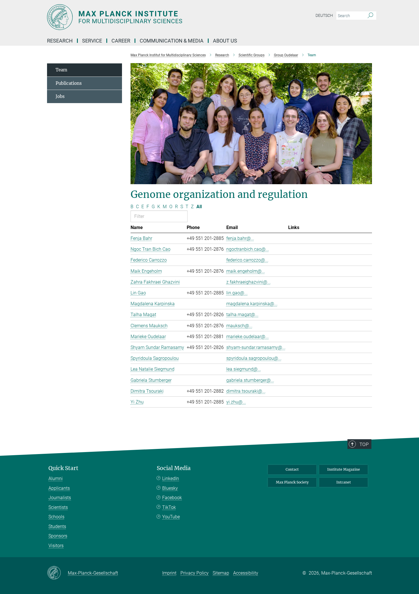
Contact (292, 469)
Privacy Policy (194, 573)
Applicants (59, 488)
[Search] (370, 16)
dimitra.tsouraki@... (246, 391)
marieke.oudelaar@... (247, 336)
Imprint (169, 573)
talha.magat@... (242, 314)
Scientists (58, 507)
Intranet (343, 482)
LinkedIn (170, 478)
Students (57, 526)
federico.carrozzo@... (247, 260)
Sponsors (57, 536)
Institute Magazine (343, 469)
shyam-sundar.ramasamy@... (256, 347)
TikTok (169, 507)
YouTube (171, 516)
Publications (69, 83)
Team (61, 70)
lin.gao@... (237, 293)
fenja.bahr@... (240, 238)
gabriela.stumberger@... (250, 380)
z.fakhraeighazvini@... (248, 282)
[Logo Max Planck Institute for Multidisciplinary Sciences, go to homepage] (154, 17)
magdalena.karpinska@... (252, 303)
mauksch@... (239, 325)
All (199, 206)
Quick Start (63, 468)
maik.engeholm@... (245, 271)
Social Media (174, 468)
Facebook (172, 497)
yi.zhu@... (236, 402)
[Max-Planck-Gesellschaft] (57, 573)
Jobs (60, 96)
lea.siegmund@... (243, 369)
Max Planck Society (292, 482)
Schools (56, 516)
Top (364, 444)
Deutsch (324, 15)
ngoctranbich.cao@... (247, 249)
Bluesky (170, 488)
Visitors (56, 545)
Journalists (59, 497)
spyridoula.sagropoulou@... (254, 358)
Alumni (55, 478)
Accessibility (245, 573)
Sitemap (221, 573)
